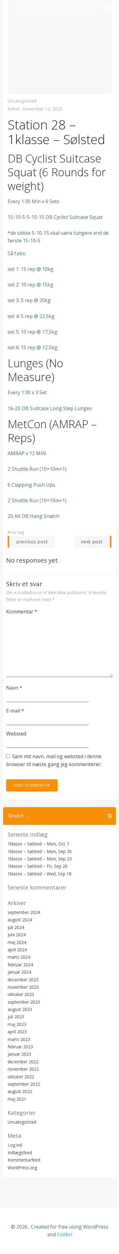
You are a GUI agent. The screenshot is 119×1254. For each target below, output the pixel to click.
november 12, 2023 (42, 109)
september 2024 (24, 912)
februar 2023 (20, 1047)
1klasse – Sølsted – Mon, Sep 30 (40, 851)
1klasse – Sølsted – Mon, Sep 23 (40, 859)
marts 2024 (19, 957)
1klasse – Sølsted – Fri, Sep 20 (37, 866)
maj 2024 (17, 942)
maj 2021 (17, 1099)
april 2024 (17, 950)
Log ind (15, 1145)
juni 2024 (17, 935)
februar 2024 (20, 965)
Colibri (64, 1234)
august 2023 (20, 1009)
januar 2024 (19, 972)
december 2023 (23, 980)
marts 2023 (19, 1039)
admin (14, 109)
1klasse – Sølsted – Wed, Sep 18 (39, 874)
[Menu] (106, 8)
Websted (16, 733)
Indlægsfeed (20, 1152)
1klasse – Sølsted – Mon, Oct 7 (38, 844)
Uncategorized (22, 101)
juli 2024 (16, 927)
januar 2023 (19, 1054)
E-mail (15, 710)
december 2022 (23, 1062)
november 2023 (23, 987)
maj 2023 (17, 1024)
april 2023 (17, 1032)
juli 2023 (16, 1017)
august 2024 (20, 920)
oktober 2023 (21, 994)
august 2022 (20, 1091)
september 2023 (24, 1002)
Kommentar (21, 611)
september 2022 (24, 1084)
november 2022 (23, 1069)
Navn (14, 687)
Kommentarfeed (24, 1160)
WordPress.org (22, 1167)
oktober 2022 (21, 1077)
